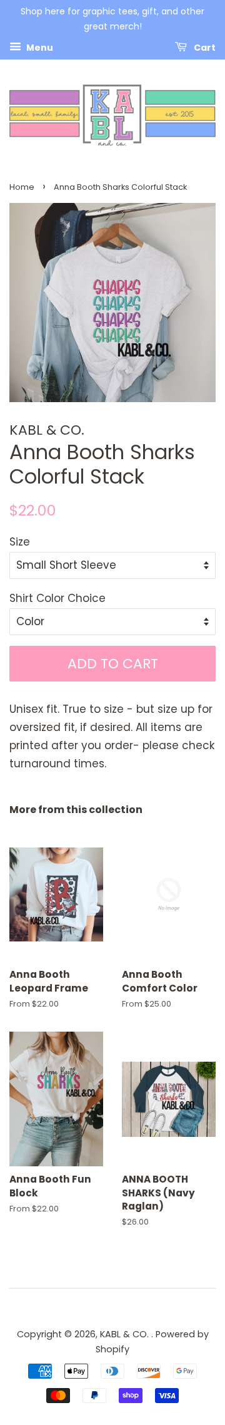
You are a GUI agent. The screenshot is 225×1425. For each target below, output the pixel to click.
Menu (38, 47)
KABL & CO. (125, 1334)
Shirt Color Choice (57, 598)
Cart (204, 47)
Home (21, 187)
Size (19, 541)
